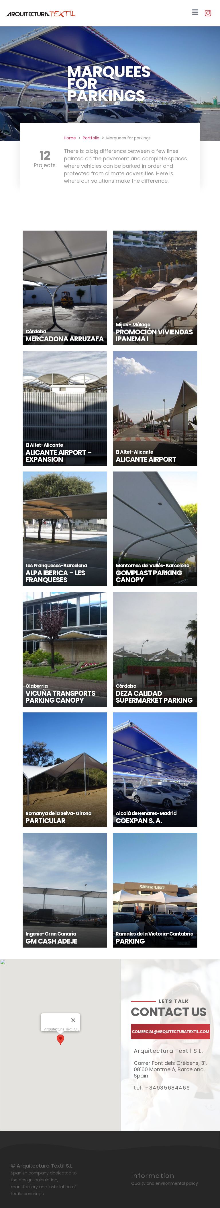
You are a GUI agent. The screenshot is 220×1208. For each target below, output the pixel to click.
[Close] (73, 1020)
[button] (60, 1039)
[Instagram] (207, 13)
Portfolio (91, 138)
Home (70, 138)
